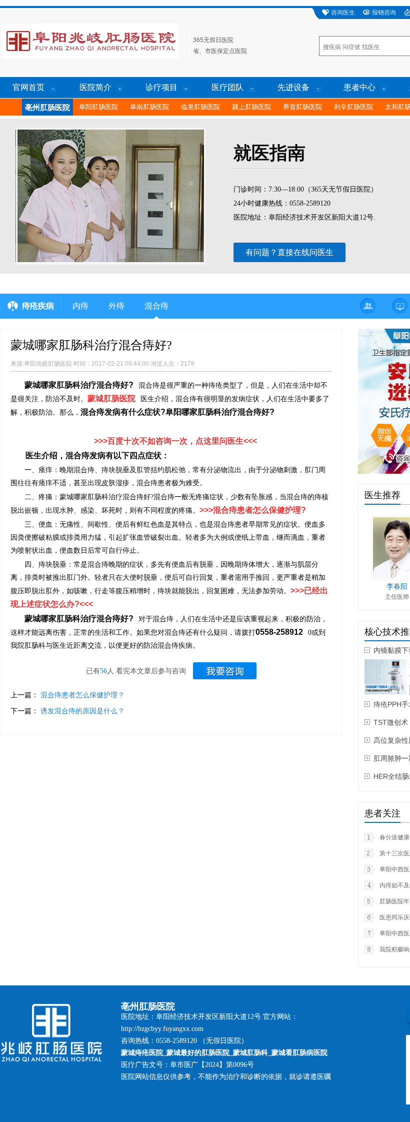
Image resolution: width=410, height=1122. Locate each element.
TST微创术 (391, 722)
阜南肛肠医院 (149, 107)
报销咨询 (384, 12)
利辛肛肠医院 (353, 107)
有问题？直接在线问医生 (290, 252)
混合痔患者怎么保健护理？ (82, 695)
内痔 (80, 306)
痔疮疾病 (38, 306)
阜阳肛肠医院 (98, 107)
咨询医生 (343, 12)
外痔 (116, 306)
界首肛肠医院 (302, 107)
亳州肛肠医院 (47, 108)
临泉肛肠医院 (200, 107)
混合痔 (156, 306)
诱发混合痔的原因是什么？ (82, 711)
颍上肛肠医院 (251, 107)
